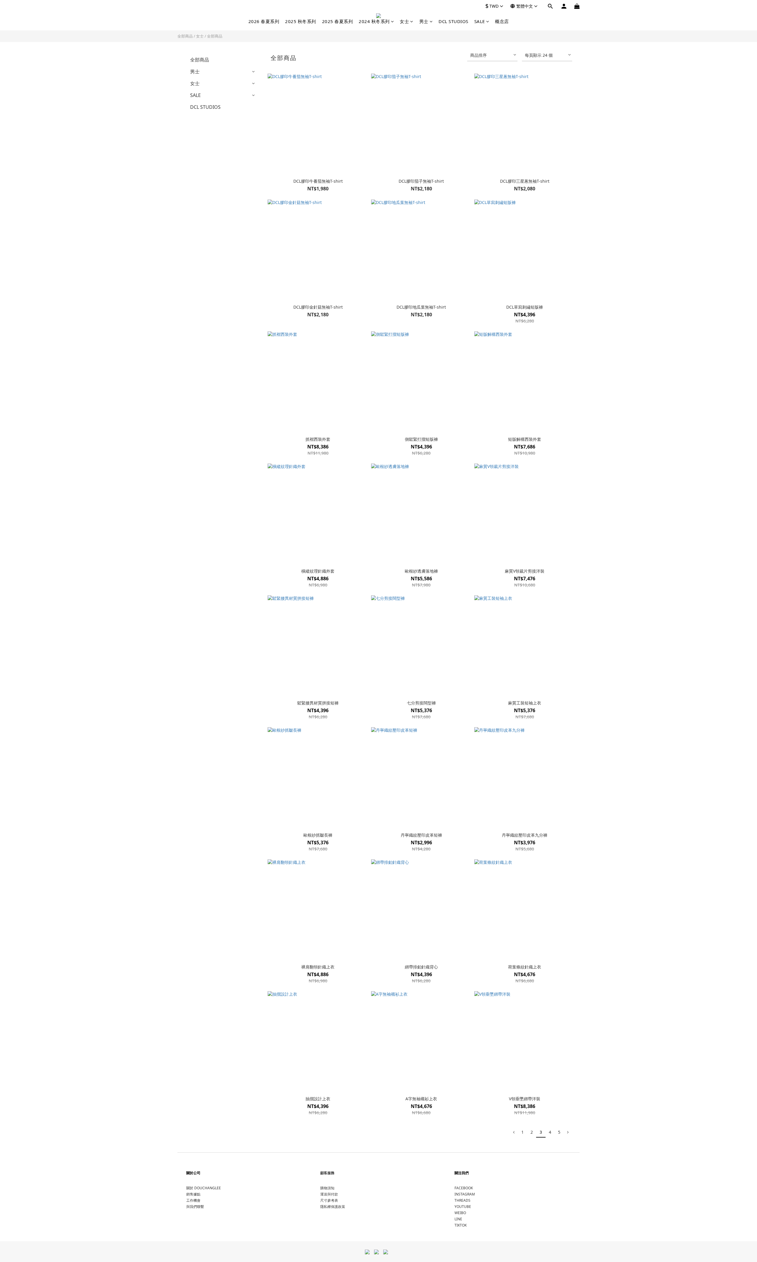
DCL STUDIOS (453, 21)
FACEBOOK (463, 1187)
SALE (479, 21)
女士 (404, 21)
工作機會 (193, 1200)
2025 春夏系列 (337, 21)
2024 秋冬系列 (374, 21)
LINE (458, 1219)
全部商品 (185, 36)
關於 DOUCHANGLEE (203, 1187)
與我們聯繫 (195, 1206)
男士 (423, 21)
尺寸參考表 (329, 1200)
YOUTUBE (462, 1206)
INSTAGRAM (464, 1194)
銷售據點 (193, 1194)
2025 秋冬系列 (300, 21)
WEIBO (460, 1212)
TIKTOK (460, 1225)
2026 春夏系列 (263, 21)
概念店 (502, 21)
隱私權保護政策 (332, 1206)
